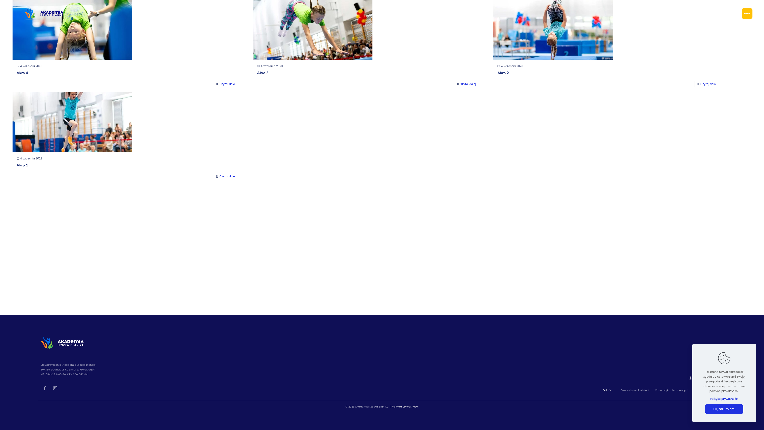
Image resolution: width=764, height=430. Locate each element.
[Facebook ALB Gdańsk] (45, 388)
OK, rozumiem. (724, 409)
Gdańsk (608, 390)
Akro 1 (22, 165)
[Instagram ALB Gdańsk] (55, 388)
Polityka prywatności (405, 406)
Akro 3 (263, 72)
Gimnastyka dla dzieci (635, 390)
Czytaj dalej (227, 84)
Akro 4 (22, 72)
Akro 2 (503, 72)
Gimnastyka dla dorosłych (672, 390)
